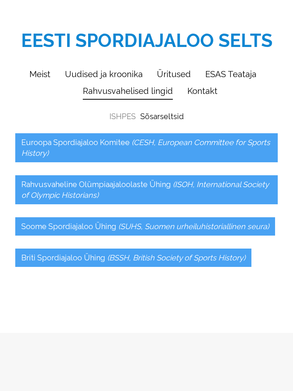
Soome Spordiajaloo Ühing (145, 226)
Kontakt (202, 91)
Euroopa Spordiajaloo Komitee (145, 148)
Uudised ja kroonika (104, 74)
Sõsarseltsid (162, 116)
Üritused (174, 74)
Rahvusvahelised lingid (128, 91)
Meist (39, 74)
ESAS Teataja (230, 74)
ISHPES (122, 116)
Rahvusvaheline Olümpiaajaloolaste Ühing (145, 190)
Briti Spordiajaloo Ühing (133, 257)
